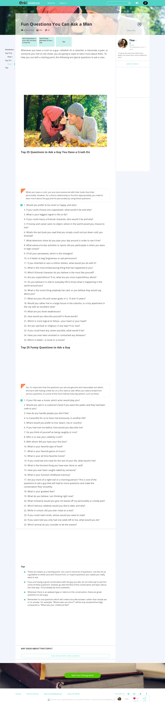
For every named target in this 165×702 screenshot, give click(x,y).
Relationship (29, 30)
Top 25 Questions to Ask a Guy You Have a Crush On (9, 53)
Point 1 (10, 57)
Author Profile (132, 64)
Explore (62, 3)
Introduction (9, 49)
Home (18, 694)
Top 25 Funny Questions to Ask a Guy (9, 60)
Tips (6, 67)
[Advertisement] (65, 77)
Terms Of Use (32, 694)
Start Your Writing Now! (82, 675)
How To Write (74, 694)
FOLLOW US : (120, 694)
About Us (51, 3)
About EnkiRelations (53, 694)
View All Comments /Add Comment (65, 656)
